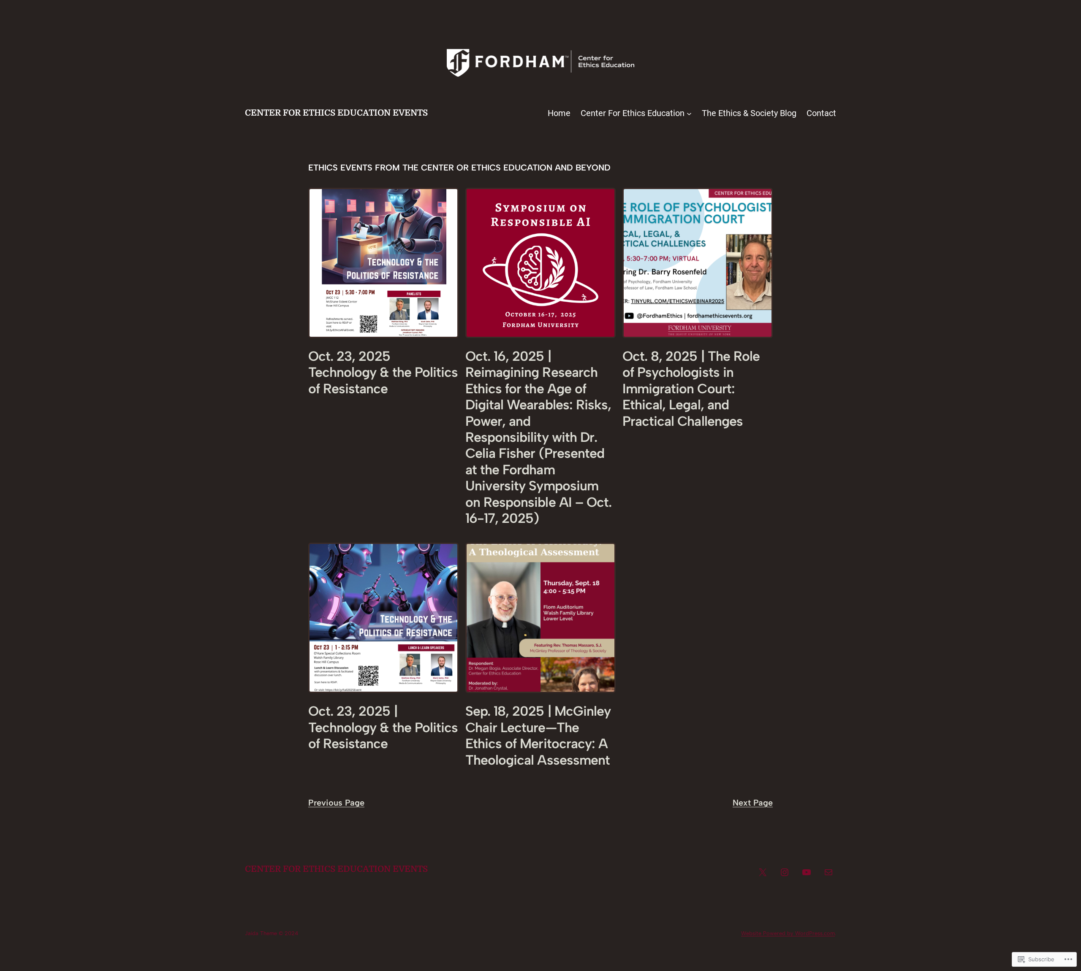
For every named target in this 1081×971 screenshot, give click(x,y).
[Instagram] (784, 872)
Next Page (753, 803)
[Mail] (828, 872)
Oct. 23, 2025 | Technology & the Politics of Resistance (383, 727)
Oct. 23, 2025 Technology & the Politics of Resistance (383, 372)
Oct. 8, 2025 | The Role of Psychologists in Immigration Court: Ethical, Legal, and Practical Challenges (691, 388)
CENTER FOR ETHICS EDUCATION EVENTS (336, 113)
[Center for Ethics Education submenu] (689, 113)
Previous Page (336, 803)
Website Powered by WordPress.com (788, 933)
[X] (762, 872)
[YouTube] (806, 872)
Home (559, 113)
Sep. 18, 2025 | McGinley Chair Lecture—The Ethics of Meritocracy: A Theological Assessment (538, 735)
